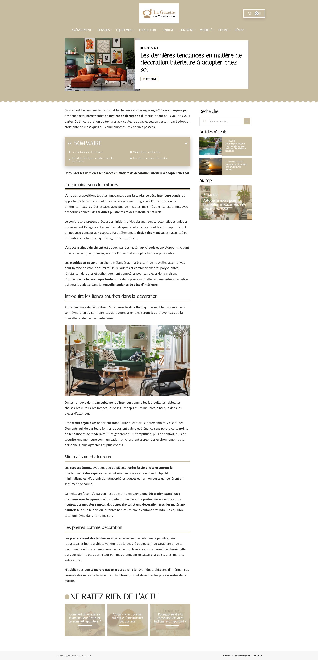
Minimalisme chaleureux (146, 152)
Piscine (231, 141)
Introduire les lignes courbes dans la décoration (92, 160)
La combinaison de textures (87, 152)
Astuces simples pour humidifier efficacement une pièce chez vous (224, 204)
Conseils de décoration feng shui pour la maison (236, 167)
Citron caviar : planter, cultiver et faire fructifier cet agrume (127, 617)
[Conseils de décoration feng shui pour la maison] (210, 166)
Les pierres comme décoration (150, 158)
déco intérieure (160, 195)
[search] (249, 13)
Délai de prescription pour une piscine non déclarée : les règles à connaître (235, 147)
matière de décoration (124, 116)
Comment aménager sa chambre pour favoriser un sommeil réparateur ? (85, 617)
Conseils (151, 79)
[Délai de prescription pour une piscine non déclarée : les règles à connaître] (210, 146)
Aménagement (235, 161)
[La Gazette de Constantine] (159, 13)
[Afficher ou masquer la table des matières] (144, 144)
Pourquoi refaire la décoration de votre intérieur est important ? (170, 617)
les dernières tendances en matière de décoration (115, 173)
